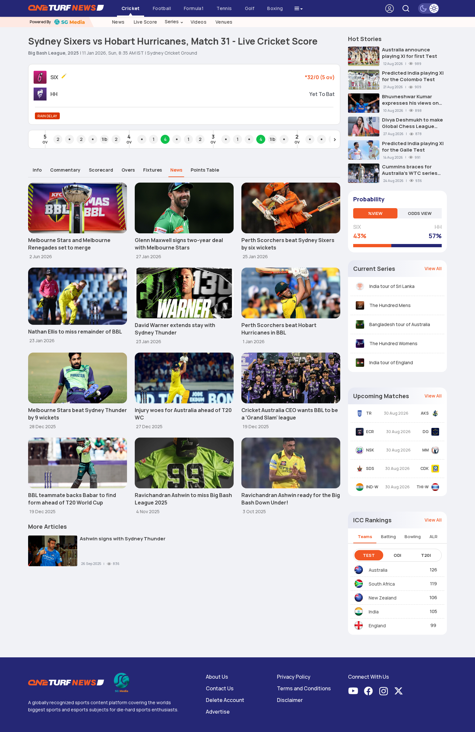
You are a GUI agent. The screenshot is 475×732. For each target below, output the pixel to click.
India (374, 612)
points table (205, 170)
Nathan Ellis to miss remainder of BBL (75, 331)
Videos (198, 22)
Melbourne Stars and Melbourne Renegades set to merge (69, 244)
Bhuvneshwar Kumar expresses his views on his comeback (410, 99)
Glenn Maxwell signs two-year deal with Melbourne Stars (179, 244)
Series (174, 22)
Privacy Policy (294, 676)
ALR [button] (433, 536)
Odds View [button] (420, 213)
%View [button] (375, 213)
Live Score (145, 22)
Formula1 (194, 8)
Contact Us (220, 688)
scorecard (101, 170)
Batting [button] (388, 536)
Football (162, 8)
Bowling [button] (413, 536)
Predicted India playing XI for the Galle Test (413, 146)
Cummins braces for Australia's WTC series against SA (410, 170)
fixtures (152, 170)
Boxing (275, 8)
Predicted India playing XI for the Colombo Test (413, 76)
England (377, 625)
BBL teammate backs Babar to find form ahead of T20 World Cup (72, 499)
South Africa (382, 584)
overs (128, 170)
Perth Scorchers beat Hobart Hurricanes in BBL (278, 329)
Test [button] (369, 555)
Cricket (130, 8)
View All (433, 268)
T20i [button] (426, 555)
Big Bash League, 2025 (53, 53)
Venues (224, 22)
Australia (378, 570)
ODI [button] (397, 555)
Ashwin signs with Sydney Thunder (122, 539)
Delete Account (225, 700)
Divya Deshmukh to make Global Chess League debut (412, 123)
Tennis (224, 8)
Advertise (218, 711)
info (37, 170)
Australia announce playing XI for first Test (409, 53)
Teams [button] (365, 536)
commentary (65, 170)
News (118, 22)
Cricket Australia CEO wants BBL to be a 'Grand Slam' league (289, 414)
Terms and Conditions (304, 688)
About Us (217, 676)
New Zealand (382, 598)
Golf (250, 8)
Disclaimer (290, 700)
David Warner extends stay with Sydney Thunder (175, 329)
